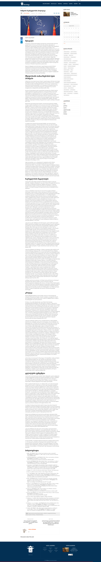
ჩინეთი (71, 71)
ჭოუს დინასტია (70, 93)
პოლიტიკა (60, 3)
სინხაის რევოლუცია (72, 62)
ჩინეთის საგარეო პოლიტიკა (31, 514)
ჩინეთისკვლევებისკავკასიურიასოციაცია (70, 75)
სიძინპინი (45, 513)
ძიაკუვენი (75, 91)
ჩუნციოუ (74, 86)
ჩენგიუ (72, 69)
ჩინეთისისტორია (74, 73)
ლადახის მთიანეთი (74, 53)
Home (21, 8)
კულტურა (76, 3)
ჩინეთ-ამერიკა (66, 71)
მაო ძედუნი (66, 55)
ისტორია (71, 3)
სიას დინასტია (75, 60)
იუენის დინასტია (73, 51)
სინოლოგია (66, 62)
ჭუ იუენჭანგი (76, 93)
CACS (79, 3)
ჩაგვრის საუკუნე (66, 69)
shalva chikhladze (26, 13)
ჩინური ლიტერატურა (74, 84)
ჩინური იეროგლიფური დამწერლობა (70, 82)
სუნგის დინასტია (75, 64)
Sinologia (47, 560)
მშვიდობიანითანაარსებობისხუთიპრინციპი (35, 513)
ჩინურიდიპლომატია (39, 514)
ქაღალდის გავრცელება (71, 66)
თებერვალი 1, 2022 (34, 13)
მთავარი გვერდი (46, 3)
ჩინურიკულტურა (66, 84)
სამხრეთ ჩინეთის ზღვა (67, 60)
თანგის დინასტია (66, 51)
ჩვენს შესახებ (54, 3)
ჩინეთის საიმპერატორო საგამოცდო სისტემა (74, 13)
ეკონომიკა (65, 3)
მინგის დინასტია (66, 57)
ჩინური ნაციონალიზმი (67, 86)
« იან (64, 43)
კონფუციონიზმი (66, 53)
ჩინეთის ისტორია (67, 73)
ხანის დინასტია (66, 95)
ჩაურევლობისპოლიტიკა (51, 513)
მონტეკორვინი (73, 57)
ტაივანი (65, 66)
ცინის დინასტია (66, 89)
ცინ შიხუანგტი (72, 89)
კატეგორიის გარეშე (66, 109)
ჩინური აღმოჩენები (67, 80)
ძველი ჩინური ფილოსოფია (68, 91)
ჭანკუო (65, 93)
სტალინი (70, 64)
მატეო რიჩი (71, 55)
